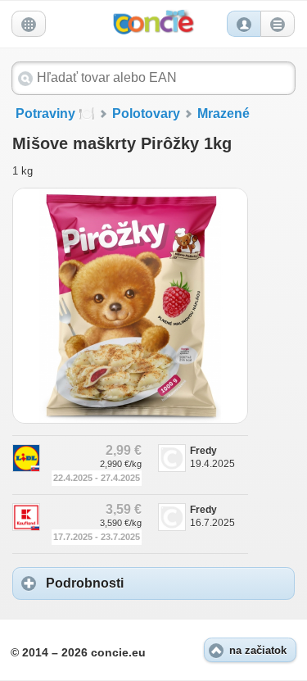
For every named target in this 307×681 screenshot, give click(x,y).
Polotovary (146, 113)
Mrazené (223, 113)
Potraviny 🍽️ (55, 113)
